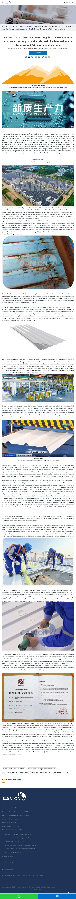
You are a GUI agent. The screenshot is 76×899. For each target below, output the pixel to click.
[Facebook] (64, 893)
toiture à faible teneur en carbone (14, 769)
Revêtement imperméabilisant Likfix (12, 830)
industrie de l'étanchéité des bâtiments (15, 772)
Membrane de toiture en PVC (10, 819)
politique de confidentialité (9, 808)
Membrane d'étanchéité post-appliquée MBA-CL (18, 834)
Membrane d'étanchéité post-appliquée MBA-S (18, 838)
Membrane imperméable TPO (40, 772)
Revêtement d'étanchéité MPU (10, 826)
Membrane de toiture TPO (9, 822)
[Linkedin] (68, 893)
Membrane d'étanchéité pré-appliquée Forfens (15, 815)
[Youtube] (72, 893)
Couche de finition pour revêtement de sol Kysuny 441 (20, 849)
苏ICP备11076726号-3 (38, 890)
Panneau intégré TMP (61, 772)
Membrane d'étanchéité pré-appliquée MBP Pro (15, 812)
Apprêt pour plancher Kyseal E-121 (15, 841)
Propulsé (65, 48)
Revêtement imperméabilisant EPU (14, 852)
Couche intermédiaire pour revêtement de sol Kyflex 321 (21, 845)
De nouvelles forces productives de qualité (41, 769)
